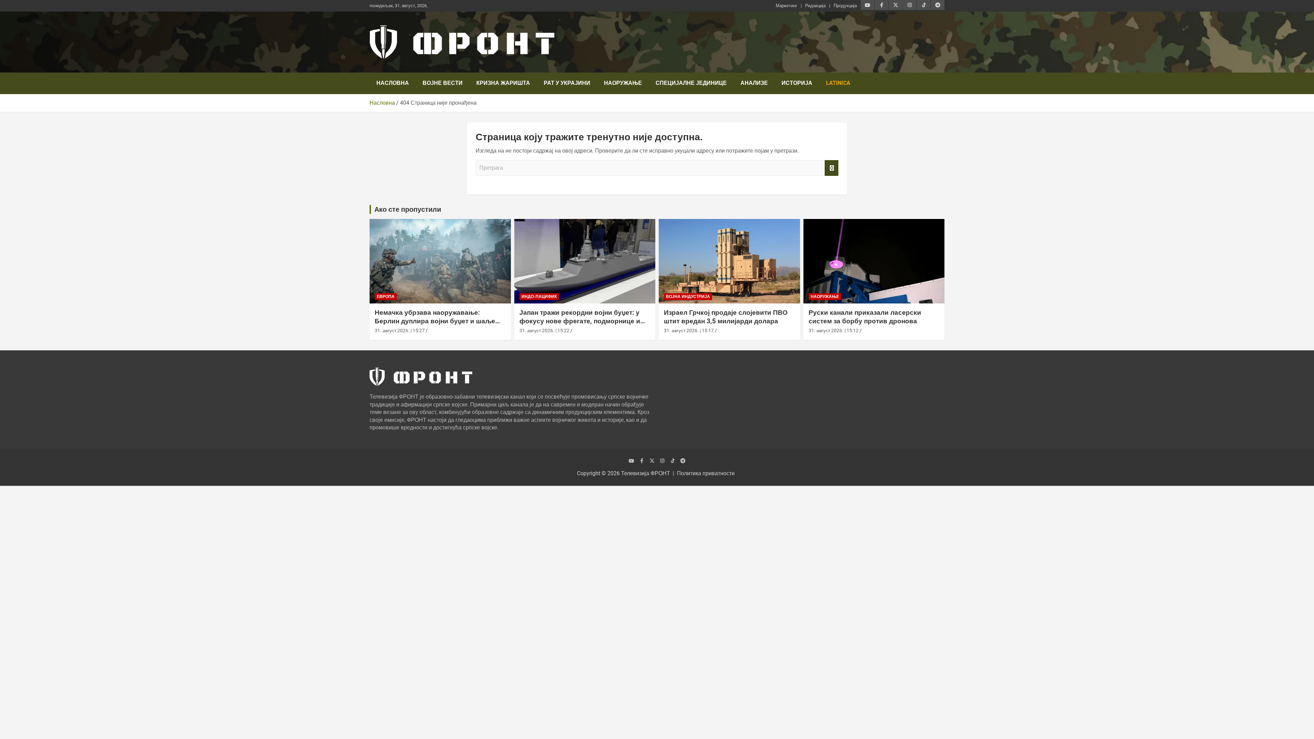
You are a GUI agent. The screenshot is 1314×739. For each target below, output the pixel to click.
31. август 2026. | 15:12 (834, 330)
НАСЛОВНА (392, 83)
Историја (797, 83)
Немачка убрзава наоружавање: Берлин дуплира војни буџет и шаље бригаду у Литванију (435, 321)
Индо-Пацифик (539, 296)
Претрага (831, 168)
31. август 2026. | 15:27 (400, 330)
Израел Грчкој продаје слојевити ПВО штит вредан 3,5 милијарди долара (726, 317)
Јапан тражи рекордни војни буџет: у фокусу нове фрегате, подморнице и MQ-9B (579, 321)
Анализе (754, 83)
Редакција (815, 5)
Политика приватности (706, 473)
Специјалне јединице (691, 83)
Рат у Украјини (567, 83)
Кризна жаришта (503, 83)
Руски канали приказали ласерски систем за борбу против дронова (865, 317)
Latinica (838, 83)
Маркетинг (786, 5)
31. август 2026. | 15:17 (689, 330)
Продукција (845, 5)
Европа (386, 296)
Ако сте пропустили (407, 209)
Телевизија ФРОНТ (645, 473)
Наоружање (623, 83)
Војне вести (443, 83)
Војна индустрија (688, 296)
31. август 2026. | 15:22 (544, 330)
